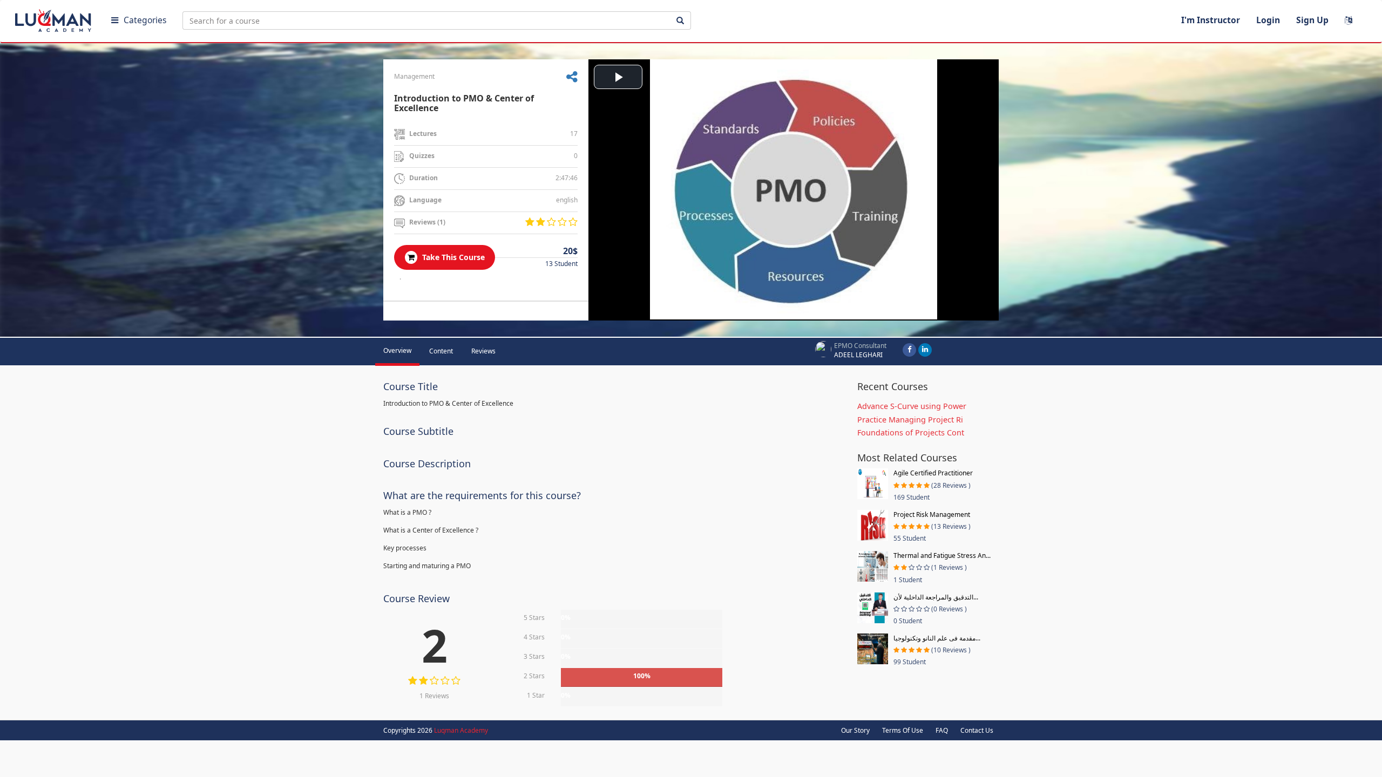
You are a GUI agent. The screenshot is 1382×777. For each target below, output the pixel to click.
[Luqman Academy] (54, 18)
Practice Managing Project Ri (910, 419)
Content (441, 351)
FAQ (942, 730)
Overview (397, 350)
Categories (145, 20)
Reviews (483, 351)
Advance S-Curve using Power (911, 406)
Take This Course (452, 257)
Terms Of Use (902, 730)
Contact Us (976, 730)
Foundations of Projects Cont (910, 432)
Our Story (855, 730)
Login (1268, 20)
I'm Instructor (1210, 20)
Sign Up (1312, 20)
